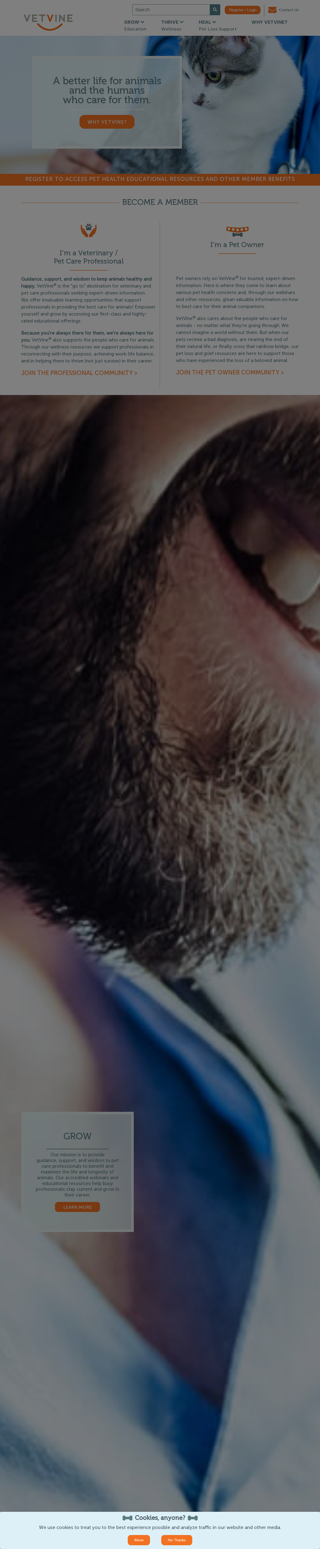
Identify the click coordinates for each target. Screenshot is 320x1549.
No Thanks (177, 1540)
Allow (139, 1540)
